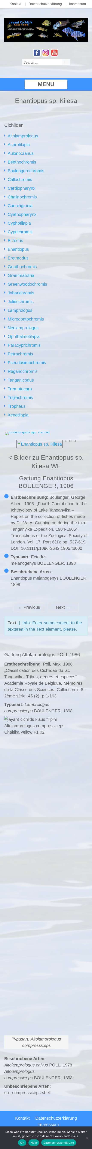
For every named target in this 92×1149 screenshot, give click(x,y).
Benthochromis (22, 162)
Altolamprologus (23, 136)
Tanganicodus (21, 380)
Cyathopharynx (22, 214)
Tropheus (16, 406)
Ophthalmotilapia (24, 336)
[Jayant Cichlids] (46, 29)
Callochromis (20, 179)
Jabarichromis (21, 293)
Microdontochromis (26, 319)
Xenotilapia (18, 415)
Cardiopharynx (21, 188)
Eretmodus (18, 258)
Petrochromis (20, 354)
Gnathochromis (22, 266)
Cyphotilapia (19, 223)
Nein (34, 1142)
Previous (29, 607)
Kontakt (15, 4)
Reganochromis (22, 371)
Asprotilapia (19, 144)
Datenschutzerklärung (45, 4)
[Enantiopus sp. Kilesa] (39, 443)
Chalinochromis (22, 197)
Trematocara (20, 388)
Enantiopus (18, 249)
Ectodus (15, 240)
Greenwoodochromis (27, 284)
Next (63, 607)
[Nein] (87, 1138)
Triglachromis (20, 397)
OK (22, 1142)
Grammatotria (21, 275)
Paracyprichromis (24, 345)
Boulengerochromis (26, 170)
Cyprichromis (20, 232)
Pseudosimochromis (27, 362)
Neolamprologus (23, 327)
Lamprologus (20, 310)
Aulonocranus (21, 153)
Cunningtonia (20, 205)
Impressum (77, 4)
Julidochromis (21, 301)
